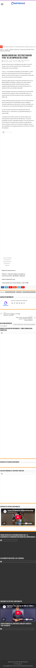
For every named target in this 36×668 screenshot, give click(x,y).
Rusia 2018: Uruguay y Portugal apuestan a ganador (12, 314)
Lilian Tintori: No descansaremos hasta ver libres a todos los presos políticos (24, 318)
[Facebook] (14, 664)
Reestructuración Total (29, 292)
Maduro (19, 292)
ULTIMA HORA (27, 60)
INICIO (2, 49)
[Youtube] (19, 664)
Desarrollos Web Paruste (21, 661)
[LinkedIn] (18, 664)
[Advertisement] (18, 24)
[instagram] (21, 664)
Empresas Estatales (10, 292)
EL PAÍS (7, 49)
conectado (26, 324)
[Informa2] (18, 3)
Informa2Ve (5, 60)
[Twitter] (16, 664)
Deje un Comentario (7, 61)
